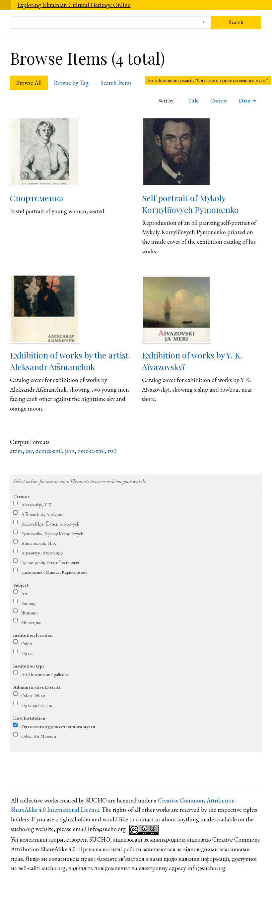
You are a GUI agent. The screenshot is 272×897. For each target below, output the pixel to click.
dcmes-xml (48, 451)
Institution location (33, 635)
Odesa (27, 644)
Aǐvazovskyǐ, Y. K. (37, 505)
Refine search (136, 468)
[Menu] (5, 5)
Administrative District (37, 687)
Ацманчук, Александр (42, 553)
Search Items (116, 83)
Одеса (27, 653)
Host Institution (29, 718)
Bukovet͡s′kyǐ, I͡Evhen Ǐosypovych (50, 524)
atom (16, 451)
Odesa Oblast (33, 696)
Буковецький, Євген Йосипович (50, 562)
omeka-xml (91, 451)
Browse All (29, 83)
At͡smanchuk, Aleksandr (42, 514)
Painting (28, 603)
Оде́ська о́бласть (36, 705)
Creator (218, 100)
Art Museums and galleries (44, 674)
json (70, 451)
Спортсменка (36, 197)
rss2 (112, 451)
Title (193, 100)
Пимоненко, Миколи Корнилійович (54, 572)
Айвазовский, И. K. (39, 543)
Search (236, 22)
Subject (21, 585)
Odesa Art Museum (38, 736)
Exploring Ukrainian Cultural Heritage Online (73, 5)
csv (29, 451)
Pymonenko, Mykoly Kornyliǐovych (52, 534)
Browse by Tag (71, 83)
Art (24, 594)
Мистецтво (31, 622)
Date (245, 100)
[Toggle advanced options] (203, 22)
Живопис (29, 613)
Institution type (29, 666)
